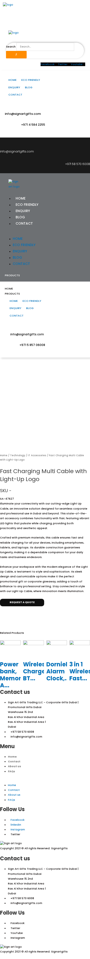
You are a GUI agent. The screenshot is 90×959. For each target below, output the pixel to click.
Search (11, 46)
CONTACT (24, 223)
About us (14, 766)
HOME (20, 198)
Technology (17, 455)
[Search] (16, 54)
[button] (45, 232)
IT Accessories (37, 455)
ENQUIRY (23, 210)
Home (3, 455)
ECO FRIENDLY (27, 204)
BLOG (20, 217)
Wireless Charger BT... (35, 671)
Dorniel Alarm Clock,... (58, 671)
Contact (14, 761)
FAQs (11, 771)
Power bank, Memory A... (12, 674)
